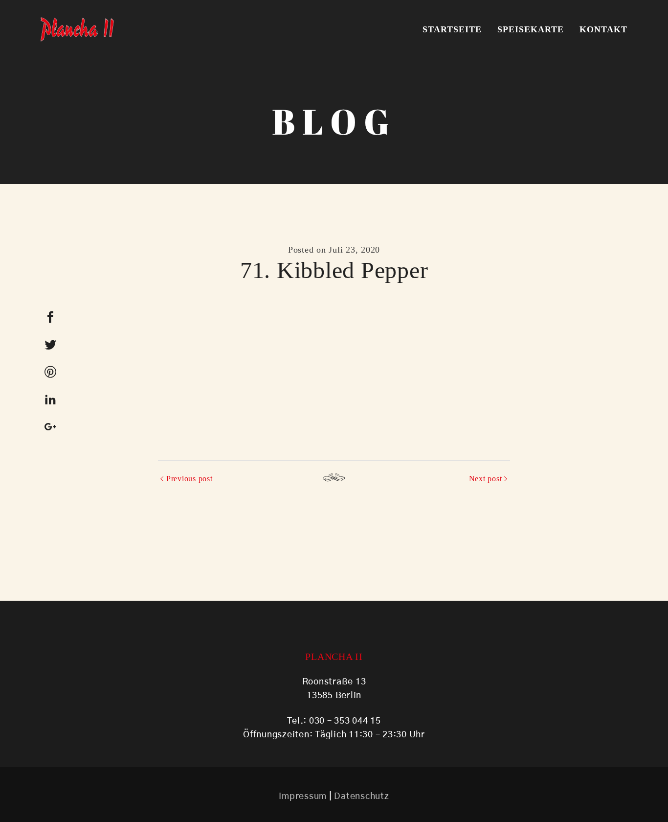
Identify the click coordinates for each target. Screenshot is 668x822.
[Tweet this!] (50, 344)
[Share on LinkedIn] (50, 399)
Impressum (303, 796)
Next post (485, 478)
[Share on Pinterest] (50, 372)
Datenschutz (361, 796)
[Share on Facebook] (50, 317)
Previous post (189, 478)
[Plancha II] (77, 29)
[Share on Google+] (50, 427)
